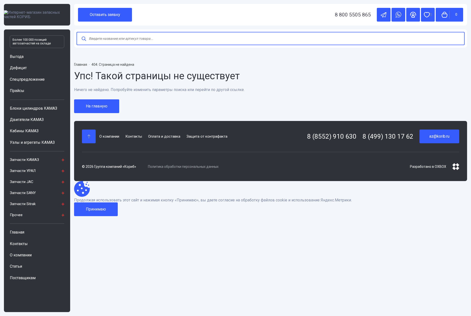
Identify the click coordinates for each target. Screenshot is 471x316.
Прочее (16, 215)
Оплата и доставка (164, 136)
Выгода (17, 56)
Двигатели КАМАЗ (27, 119)
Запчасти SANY (23, 193)
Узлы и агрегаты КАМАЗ (32, 142)
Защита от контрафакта (206, 136)
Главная (17, 232)
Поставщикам (23, 278)
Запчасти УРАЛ (23, 171)
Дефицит (18, 68)
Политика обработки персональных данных (183, 167)
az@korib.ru (439, 136)
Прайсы (17, 90)
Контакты (19, 243)
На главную (96, 106)
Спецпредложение (27, 79)
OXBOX (440, 167)
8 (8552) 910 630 (331, 136)
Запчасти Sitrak (23, 204)
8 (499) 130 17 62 (388, 136)
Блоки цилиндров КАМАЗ (33, 108)
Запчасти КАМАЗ (24, 160)
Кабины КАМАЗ (24, 131)
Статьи (16, 266)
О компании (21, 255)
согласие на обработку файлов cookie (252, 200)
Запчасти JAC (21, 182)
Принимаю (96, 209)
